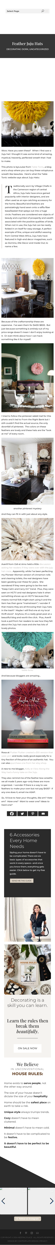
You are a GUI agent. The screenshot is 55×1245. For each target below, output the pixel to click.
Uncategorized (39, 49)
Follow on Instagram (29, 1219)
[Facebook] (12, 813)
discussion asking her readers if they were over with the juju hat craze (27, 568)
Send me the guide (22, 881)
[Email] (43, 813)
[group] (13, 1201)
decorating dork (17, 49)
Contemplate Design (27, 1241)
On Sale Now (27, 1048)
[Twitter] (22, 813)
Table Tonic (38, 167)
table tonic (27, 670)
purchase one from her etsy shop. (28, 763)
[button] (3, 1201)
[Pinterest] (33, 813)
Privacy (43, 1241)
